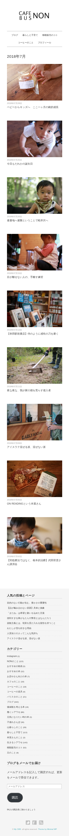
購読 (15, 797)
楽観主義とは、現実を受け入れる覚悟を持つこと (31, 623)
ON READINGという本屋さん (24, 503)
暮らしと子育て (30, 35)
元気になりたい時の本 (18, 717)
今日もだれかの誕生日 (20, 163)
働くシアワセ (13, 712)
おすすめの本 (13, 671)
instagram (12, 656)
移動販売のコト (50, 35)
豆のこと (11, 752)
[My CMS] (34, 12)
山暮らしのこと (14, 727)
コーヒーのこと (25, 42)
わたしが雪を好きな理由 (19, 628)
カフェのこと (13, 681)
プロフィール (44, 42)
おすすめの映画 (14, 666)
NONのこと (13, 661)
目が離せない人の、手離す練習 (25, 277)
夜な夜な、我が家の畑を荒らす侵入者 (29, 390)
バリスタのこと (14, 696)
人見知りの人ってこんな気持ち (22, 633)
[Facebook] (35, 823)
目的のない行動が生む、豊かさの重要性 (27, 603)
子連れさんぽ (13, 722)
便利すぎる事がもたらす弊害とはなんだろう (29, 618)
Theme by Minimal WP (47, 829)
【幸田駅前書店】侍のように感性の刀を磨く (33, 333)
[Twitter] (29, 823)
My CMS (17, 829)
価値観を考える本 (16, 707)
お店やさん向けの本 (17, 676)
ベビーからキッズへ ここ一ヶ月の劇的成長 (33, 107)
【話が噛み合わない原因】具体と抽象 (26, 608)
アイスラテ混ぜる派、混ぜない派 (26, 447)
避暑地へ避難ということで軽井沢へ (27, 220)
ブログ (14, 35)
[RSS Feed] (41, 823)
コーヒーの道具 (14, 691)
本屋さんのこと (14, 737)
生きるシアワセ (14, 742)
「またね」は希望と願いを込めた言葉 (26, 613)
